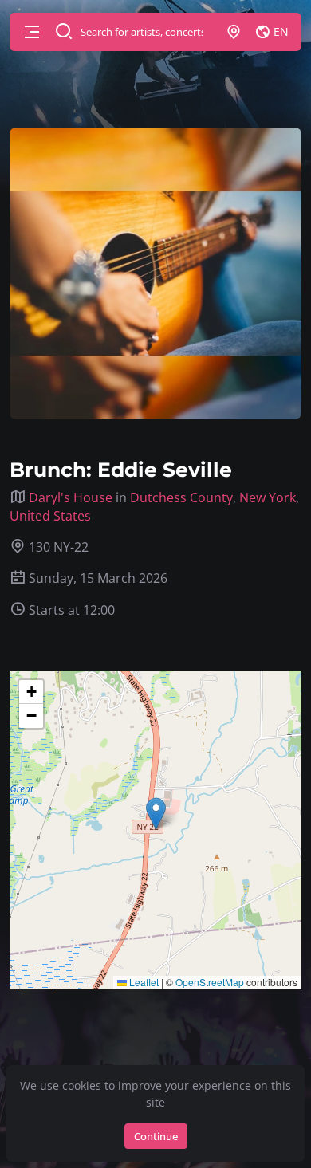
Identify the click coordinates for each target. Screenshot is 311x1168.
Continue (156, 1136)
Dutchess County (181, 497)
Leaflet (143, 982)
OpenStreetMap (209, 982)
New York (267, 497)
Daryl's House (70, 497)
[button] (31, 31)
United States (50, 516)
